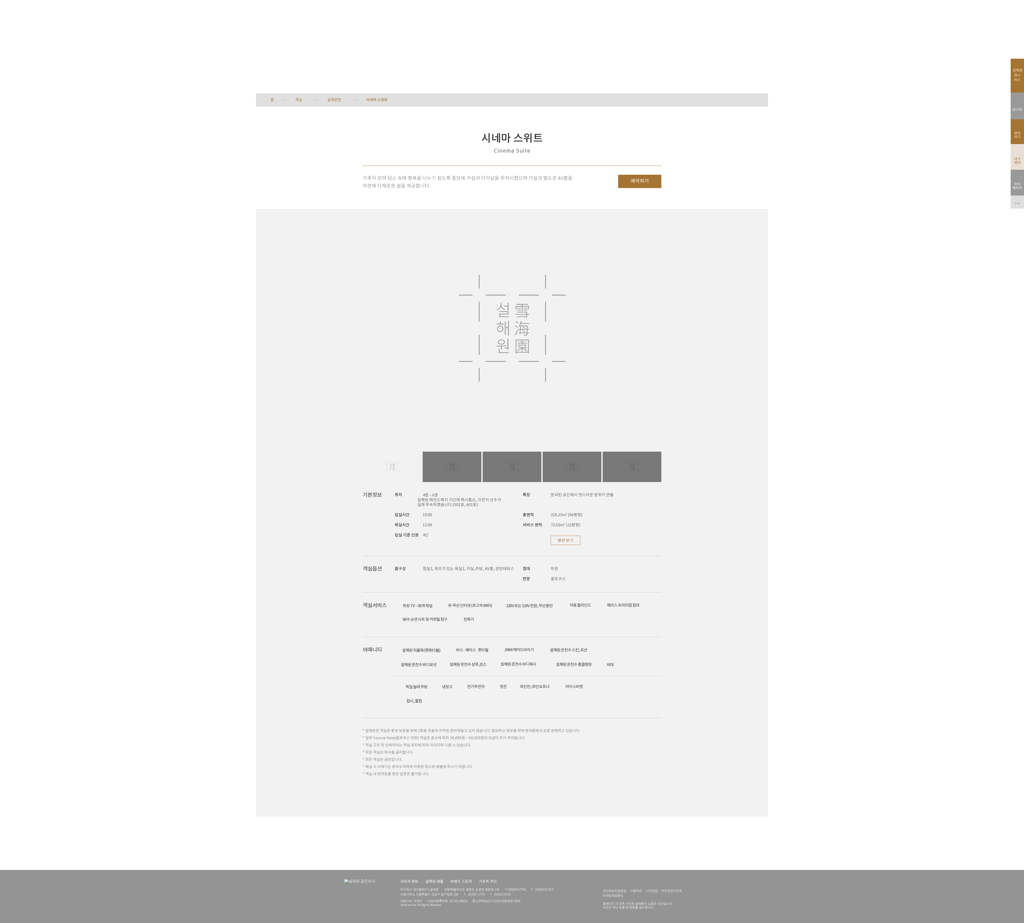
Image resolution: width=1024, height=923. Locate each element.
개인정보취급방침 (614, 891)
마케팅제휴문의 (613, 896)
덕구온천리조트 (672, 891)
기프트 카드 (488, 882)
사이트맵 (652, 891)
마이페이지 (1017, 186)
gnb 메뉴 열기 (17, 13)
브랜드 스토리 (461, 882)
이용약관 (636, 891)
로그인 (1017, 110)
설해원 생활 (434, 882)
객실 (298, 100)
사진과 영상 (409, 882)
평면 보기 (565, 540)
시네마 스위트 (377, 100)
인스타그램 (605, 882)
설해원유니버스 (1017, 75)
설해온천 (334, 100)
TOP (1017, 203)
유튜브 (614, 882)
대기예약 (1017, 161)
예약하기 (640, 181)
